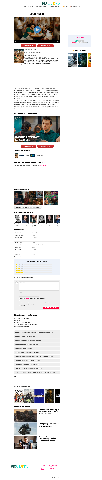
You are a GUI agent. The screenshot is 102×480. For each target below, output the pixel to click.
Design (52, 6)
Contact (42, 468)
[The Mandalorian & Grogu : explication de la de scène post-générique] (25, 415)
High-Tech (31, 6)
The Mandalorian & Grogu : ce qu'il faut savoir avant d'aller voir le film (49, 425)
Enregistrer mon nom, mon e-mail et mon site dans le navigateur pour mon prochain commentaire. (38, 302)
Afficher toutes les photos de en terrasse (28, 207)
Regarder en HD (28, 45)
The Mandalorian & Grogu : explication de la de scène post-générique (49, 411)
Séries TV (17, 9)
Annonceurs (43, 466)
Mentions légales (53, 465)
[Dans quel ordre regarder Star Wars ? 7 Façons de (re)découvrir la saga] (25, 442)
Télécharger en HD (45, 45)
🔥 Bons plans (73, 6)
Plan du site (51, 468)
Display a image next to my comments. (32, 298)
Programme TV (80, 37)
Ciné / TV (45, 6)
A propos (43, 465)
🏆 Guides (65, 6)
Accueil (12, 9)
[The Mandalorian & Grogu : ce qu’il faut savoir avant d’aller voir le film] (25, 428)
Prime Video (23, 9)
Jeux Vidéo (39, 6)
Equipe (42, 469)
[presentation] (59, 218)
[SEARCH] (80, 7)
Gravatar (27, 298)
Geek (25, 6)
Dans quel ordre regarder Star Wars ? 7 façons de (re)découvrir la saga (48, 438)
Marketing (58, 6)
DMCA (50, 466)
